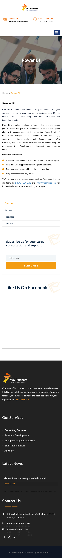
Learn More (22, 399)
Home (5, 93)
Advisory (9, 450)
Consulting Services (15, 430)
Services (8, 210)
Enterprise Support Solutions (20, 440)
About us (9, 203)
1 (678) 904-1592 (23, 183)
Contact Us (9, 223)
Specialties (9, 217)
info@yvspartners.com (18, 21)
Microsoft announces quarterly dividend (25, 478)
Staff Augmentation (15, 445)
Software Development (17, 435)
